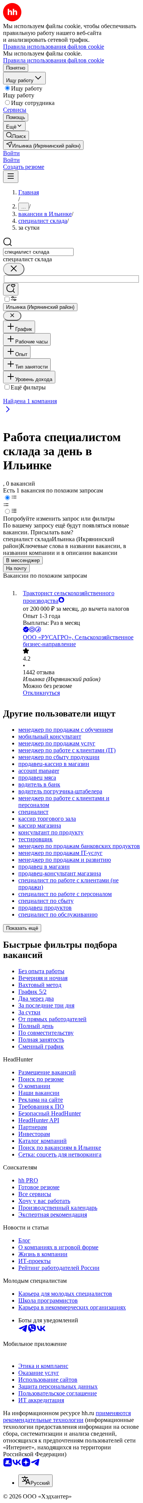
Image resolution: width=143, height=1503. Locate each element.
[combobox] (38, 252)
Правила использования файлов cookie (53, 60)
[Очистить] (13, 269)
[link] (16, 135)
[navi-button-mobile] (10, 176)
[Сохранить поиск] (10, 289)
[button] (11, 153)
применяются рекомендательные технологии (67, 1416)
